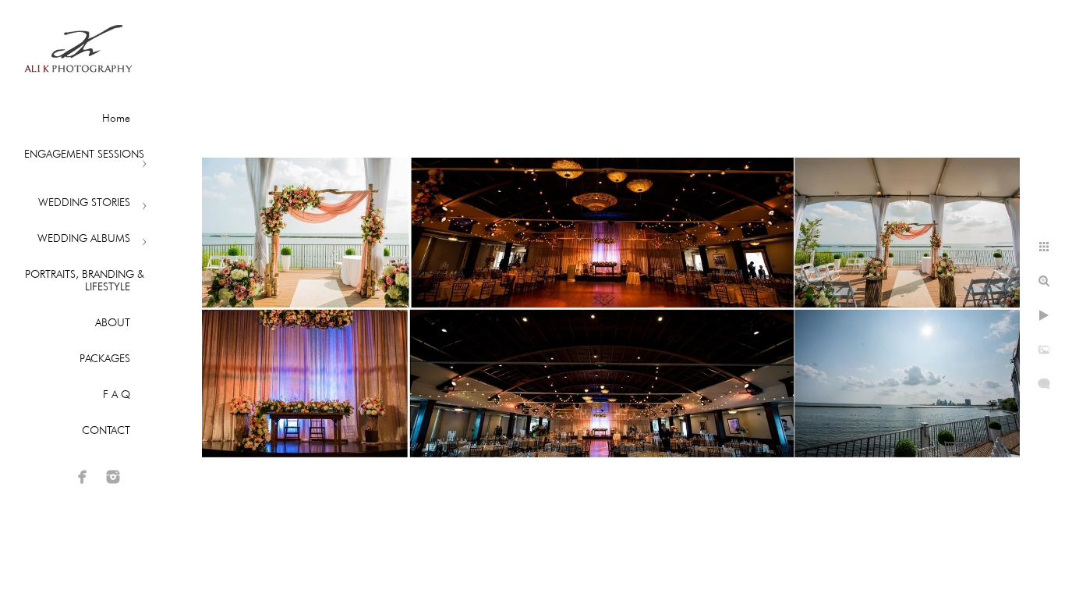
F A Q (116, 394)
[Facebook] (82, 477)
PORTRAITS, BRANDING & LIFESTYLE (84, 280)
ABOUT (112, 322)
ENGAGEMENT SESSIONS (84, 154)
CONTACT (106, 430)
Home (116, 118)
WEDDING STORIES (84, 202)
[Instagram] (113, 477)
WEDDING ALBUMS (83, 238)
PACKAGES (105, 358)
